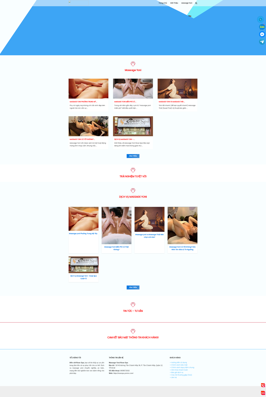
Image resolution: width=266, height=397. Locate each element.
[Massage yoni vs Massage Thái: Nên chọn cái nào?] (149, 219)
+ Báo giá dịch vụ (176, 372)
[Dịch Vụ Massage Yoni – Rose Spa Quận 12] (84, 264)
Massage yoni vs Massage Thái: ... (172, 102)
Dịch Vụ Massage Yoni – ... (124, 139)
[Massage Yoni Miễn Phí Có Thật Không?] (117, 225)
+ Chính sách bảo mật (178, 365)
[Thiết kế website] (88, 89)
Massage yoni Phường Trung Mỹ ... (83, 102)
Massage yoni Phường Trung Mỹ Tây (83, 234)
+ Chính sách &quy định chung (182, 367)
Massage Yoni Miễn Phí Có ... (125, 102)
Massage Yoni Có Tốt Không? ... (82, 139)
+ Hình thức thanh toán (179, 370)
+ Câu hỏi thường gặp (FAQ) (181, 375)
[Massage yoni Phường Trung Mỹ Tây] (84, 219)
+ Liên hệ (173, 377)
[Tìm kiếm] (196, 3)
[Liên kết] (79, 3)
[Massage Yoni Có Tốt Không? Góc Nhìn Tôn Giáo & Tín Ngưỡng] (183, 225)
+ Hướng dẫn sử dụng (178, 362)
